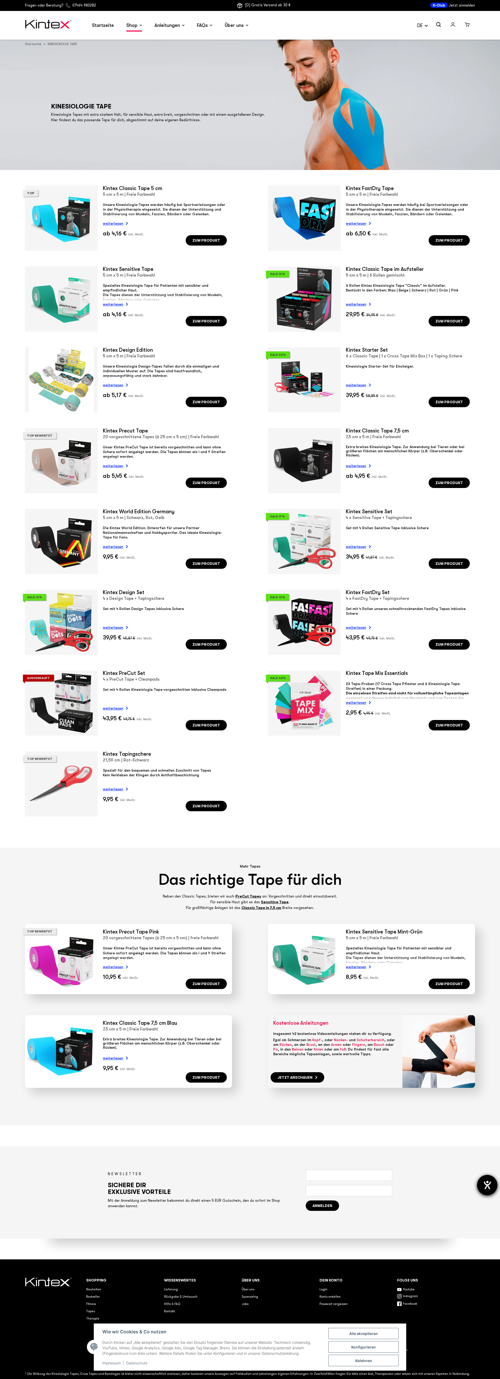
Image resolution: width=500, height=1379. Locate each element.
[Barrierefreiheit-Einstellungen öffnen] (487, 1185)
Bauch (379, 1044)
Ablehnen (363, 1360)
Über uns (234, 25)
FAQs (202, 25)
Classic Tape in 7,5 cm (261, 908)
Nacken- (341, 1040)
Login (323, 1289)
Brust (311, 1044)
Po (275, 1049)
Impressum (111, 1363)
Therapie (92, 1318)
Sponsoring (250, 1296)
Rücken (285, 1044)
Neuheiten (93, 1289)
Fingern (358, 1044)
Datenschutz (136, 1363)
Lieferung (171, 1289)
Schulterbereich (370, 1040)
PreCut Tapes (248, 896)
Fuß (343, 1049)
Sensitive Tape (275, 902)
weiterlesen (113, 223)
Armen (336, 1044)
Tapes (90, 1311)
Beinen (297, 1049)
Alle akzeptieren (363, 1333)
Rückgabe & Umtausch (180, 1296)
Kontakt (169, 1311)
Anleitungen (167, 25)
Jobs (245, 1304)
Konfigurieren (363, 1347)
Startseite (103, 25)
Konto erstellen (330, 1296)
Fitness (91, 1304)
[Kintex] (49, 25)
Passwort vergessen (334, 1304)
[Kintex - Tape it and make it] (49, 1315)
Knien (318, 1049)
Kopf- (317, 1040)
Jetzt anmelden (462, 6)
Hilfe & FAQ (172, 1304)
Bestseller (93, 1296)
